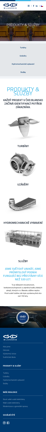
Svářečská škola (9, 357)
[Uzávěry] (23, 165)
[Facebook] (33, 5)
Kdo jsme (6, 346)
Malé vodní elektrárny (11, 402)
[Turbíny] (23, 127)
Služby (23, 72)
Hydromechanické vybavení (23, 64)
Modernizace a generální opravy (15, 406)
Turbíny (23, 47)
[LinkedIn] (37, 5)
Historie (6, 350)
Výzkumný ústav (9, 353)
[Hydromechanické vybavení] (23, 204)
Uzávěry (23, 55)
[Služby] (23, 242)
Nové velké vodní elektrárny (14, 399)
